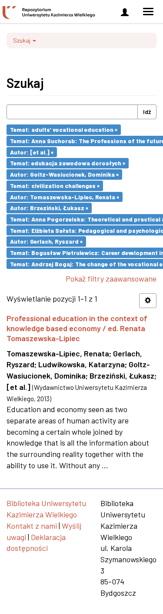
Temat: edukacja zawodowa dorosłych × (67, 163)
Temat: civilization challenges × (55, 185)
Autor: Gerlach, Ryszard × (46, 241)
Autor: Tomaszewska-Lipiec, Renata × (64, 196)
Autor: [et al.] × (31, 151)
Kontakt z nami (32, 525)
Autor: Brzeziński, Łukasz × (49, 207)
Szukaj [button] (22, 40)
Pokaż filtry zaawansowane (111, 278)
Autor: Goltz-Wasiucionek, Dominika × (64, 174)
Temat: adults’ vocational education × (63, 129)
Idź (147, 111)
